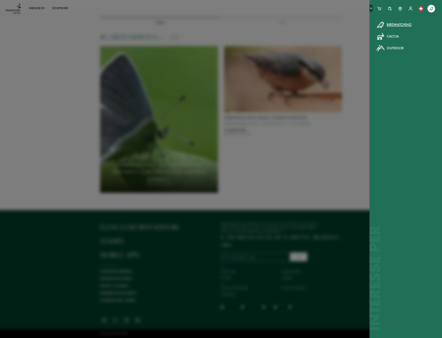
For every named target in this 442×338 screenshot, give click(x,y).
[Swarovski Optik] (13, 8)
